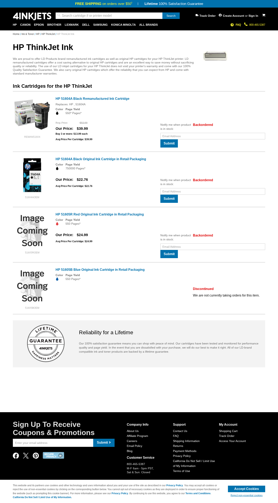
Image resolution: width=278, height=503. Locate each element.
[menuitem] (15, 24)
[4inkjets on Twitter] (26, 457)
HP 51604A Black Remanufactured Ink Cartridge (92, 98)
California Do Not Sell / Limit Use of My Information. (42, 497)
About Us (133, 431)
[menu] (139, 24)
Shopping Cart (228, 431)
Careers (132, 441)
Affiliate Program (137, 435)
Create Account (234, 15)
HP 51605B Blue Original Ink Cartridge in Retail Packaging (100, 269)
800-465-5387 (257, 24)
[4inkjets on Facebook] (16, 457)
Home (16, 34)
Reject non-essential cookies (247, 495)
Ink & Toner (28, 34)
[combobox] (118, 15)
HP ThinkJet (49, 34)
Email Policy (134, 445)
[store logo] (32, 16)
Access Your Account (232, 441)
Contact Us (180, 431)
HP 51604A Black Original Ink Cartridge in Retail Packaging (101, 159)
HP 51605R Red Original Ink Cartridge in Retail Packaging (100, 214)
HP (38, 34)
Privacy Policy (182, 455)
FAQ (238, 24)
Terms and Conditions (198, 493)
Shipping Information (186, 441)
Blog (129, 451)
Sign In (253, 15)
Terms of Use (181, 471)
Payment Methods (184, 451)
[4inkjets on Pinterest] (36, 457)
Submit (169, 143)
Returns (178, 445)
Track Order (207, 15)
